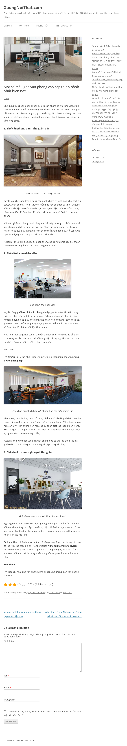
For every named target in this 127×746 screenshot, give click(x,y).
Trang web (9, 699)
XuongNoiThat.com (23, 7)
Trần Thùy (67, 592)
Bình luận (10, 641)
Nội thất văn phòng (37, 592)
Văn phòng (24, 25)
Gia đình (8, 25)
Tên (6, 675)
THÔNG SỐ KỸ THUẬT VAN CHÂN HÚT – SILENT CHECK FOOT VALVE (107, 65)
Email (7, 687)
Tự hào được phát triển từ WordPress (20, 740)
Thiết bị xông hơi (63, 25)
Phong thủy (42, 25)
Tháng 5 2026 (98, 157)
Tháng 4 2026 (98, 161)
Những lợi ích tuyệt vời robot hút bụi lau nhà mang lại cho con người (107, 91)
